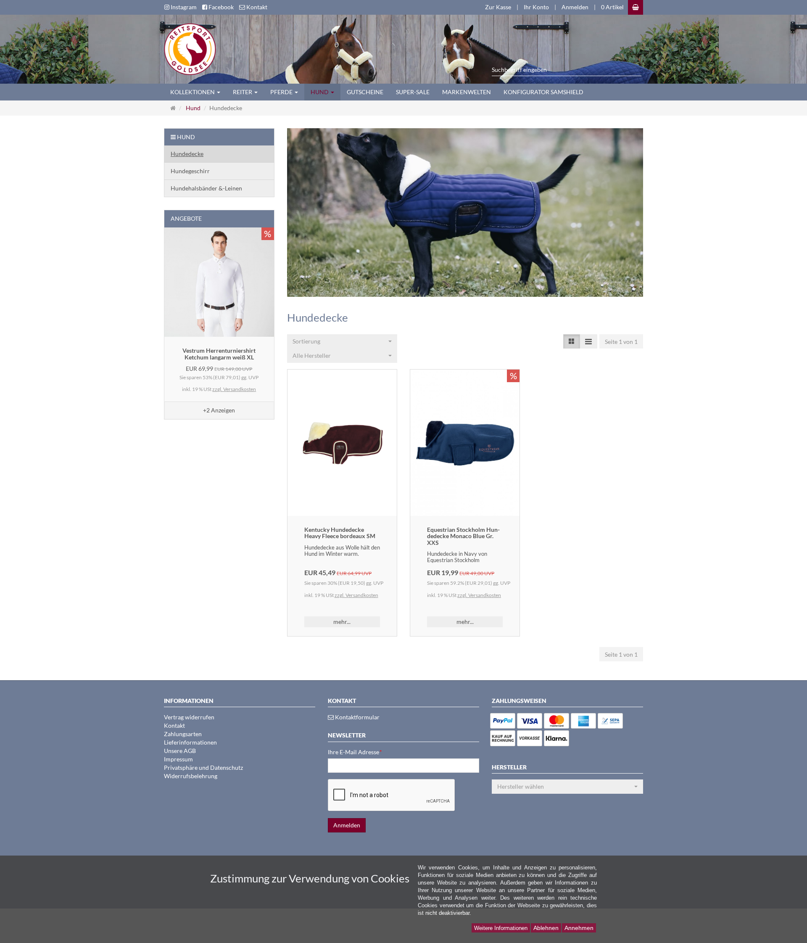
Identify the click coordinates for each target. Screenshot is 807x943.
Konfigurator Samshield (543, 91)
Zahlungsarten (183, 733)
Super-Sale (413, 91)
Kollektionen (193, 91)
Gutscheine (365, 91)
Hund (320, 91)
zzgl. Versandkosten (356, 595)
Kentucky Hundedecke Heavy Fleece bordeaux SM (339, 532)
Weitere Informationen (500, 928)
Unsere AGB (180, 750)
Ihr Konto (536, 7)
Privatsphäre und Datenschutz (203, 767)
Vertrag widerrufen (189, 717)
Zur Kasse (498, 7)
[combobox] (342, 341)
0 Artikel (612, 7)
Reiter (243, 91)
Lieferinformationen (190, 742)
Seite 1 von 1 (621, 341)
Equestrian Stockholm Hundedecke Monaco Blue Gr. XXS (463, 536)
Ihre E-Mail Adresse (355, 751)
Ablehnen (546, 928)
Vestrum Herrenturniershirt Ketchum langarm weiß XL (219, 353)
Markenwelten (466, 91)
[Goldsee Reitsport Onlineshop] (187, 48)
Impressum (178, 759)
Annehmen (578, 928)
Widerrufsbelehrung (190, 775)
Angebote (186, 218)
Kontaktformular (357, 717)
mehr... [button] (342, 621)
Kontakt (174, 725)
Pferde (282, 91)
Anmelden (575, 7)
